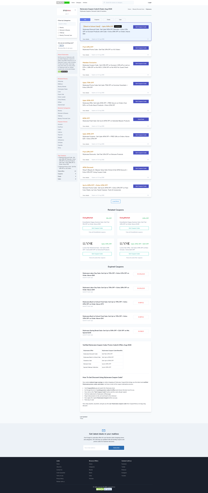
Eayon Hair (61, 94)
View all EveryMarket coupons (97, 232)
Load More (115, 201)
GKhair (60, 102)
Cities (90, 475)
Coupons (96, 20)
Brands (91, 470)
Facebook (124, 464)
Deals (108, 20)
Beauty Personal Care (138, 9)
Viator (59, 129)
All (85, 20)
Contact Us (59, 470)
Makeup (62, 33)
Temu (59, 148)
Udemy (60, 132)
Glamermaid (61, 105)
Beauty (62, 27)
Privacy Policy (60, 478)
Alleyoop (60, 81)
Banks (90, 473)
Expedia (60, 145)
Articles (85, 3)
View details (86, 39)
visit (66, 14)
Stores (90, 464)
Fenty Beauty (61, 99)
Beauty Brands (62, 86)
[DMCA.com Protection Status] (67, 72)
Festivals (91, 478)
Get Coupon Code (140, 27)
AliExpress (61, 140)
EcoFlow (60, 127)
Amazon (60, 124)
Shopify (60, 137)
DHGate (60, 142)
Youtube (124, 475)
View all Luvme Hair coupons (97, 258)
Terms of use (60, 475)
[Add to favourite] (75, 10)
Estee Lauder (61, 97)
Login (149, 3)
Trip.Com (60, 135)
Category (78, 3)
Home (129, 9)
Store (73, 3)
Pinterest (124, 470)
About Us (59, 467)
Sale (120, 20)
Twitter (123, 467)
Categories (92, 467)
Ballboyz (60, 84)
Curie (59, 92)
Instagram (124, 473)
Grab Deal (141, 119)
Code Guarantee (61, 473)
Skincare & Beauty (65, 30)
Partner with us (61, 481)
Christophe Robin (63, 89)
